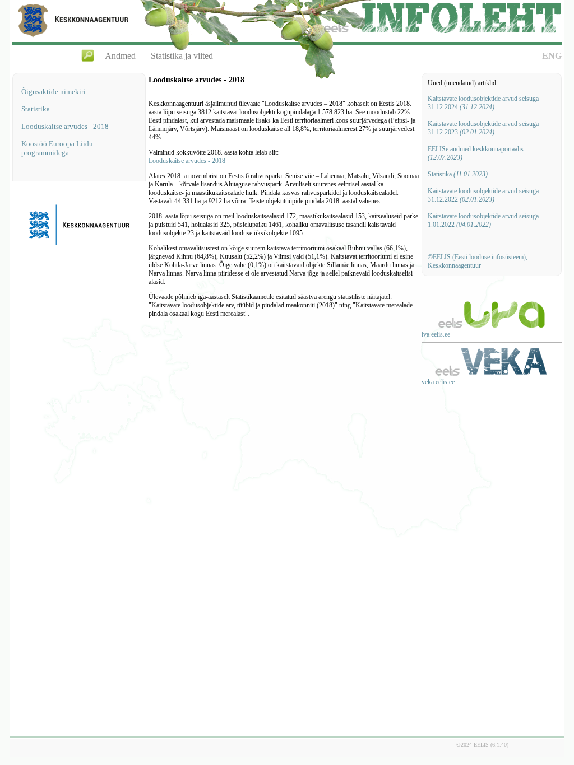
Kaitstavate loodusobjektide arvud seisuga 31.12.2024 (483, 103)
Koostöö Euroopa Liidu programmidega (57, 148)
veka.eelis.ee (438, 382)
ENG (552, 55)
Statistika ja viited (182, 55)
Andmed (120, 55)
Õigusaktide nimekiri (53, 91)
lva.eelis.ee (436, 334)
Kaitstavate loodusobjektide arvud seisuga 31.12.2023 (483, 128)
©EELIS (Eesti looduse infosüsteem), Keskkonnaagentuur (477, 261)
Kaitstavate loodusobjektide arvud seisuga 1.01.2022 (483, 220)
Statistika (35, 109)
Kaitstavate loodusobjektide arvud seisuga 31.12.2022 (483, 195)
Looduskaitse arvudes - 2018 (65, 126)
